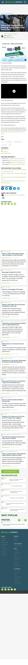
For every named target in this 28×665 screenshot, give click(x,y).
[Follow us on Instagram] (8, 204)
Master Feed (17, 553)
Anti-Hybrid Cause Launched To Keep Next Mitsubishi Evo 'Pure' (13, 178)
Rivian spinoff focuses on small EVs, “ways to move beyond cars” (14, 381)
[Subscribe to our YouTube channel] (12, 204)
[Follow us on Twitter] (5, 204)
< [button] (19, 520)
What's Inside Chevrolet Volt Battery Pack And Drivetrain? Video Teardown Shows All (14, 170)
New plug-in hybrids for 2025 (11, 272)
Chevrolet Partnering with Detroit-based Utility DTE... (14, 164)
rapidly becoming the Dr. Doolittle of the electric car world (13, 133)
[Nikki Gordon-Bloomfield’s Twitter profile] (2, 198)
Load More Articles (10, 471)
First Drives (17, 557)
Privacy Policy (17, 583)
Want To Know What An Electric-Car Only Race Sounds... (14, 162)
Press (15, 575)
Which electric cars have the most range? (13, 344)
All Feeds (16, 550)
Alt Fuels (3, 551)
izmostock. (24, 592)
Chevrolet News (9, 142)
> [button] (25, 520)
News (6, 13)
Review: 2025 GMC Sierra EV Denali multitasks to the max (13, 305)
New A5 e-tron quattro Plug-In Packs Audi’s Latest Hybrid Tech (13, 174)
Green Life (16, 565)
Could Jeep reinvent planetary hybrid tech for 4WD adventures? (14, 323)
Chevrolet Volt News (17, 142)
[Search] (25, 2)
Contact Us (17, 573)
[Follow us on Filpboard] (15, 204)
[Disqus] (14, 228)
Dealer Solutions (18, 546)
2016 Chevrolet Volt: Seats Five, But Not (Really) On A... (14, 160)
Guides (15, 563)
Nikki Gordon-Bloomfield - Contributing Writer (14, 195)
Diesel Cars (4, 553)
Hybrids (3, 547)
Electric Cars (10, 13)
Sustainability (4, 542)
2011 (3, 142)
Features (3, 555)
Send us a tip (6, 149)
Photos (16, 538)
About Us (16, 571)
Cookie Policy (17, 581)
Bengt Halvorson (6, 257)
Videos (15, 540)
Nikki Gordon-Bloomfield (10, 33)
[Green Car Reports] (14, 2)
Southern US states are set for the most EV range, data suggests (13, 417)
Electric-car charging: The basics (12, 289)
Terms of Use (17, 577)
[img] (2, 188)
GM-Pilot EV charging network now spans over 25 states (13, 437)
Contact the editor (7, 153)
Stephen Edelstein (6, 337)
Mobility (3, 540)
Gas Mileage (4, 545)
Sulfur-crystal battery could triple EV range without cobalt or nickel (14, 454)
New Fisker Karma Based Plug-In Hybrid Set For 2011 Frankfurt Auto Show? (13, 182)
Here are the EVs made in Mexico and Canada (12, 400)
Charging (3, 538)
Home (2, 13)
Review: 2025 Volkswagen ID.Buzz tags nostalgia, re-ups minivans (13, 254)
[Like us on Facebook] (2, 204)
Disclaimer (16, 579)
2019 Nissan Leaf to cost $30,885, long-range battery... (14, 159)
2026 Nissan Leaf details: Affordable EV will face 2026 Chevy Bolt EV (14, 361)
